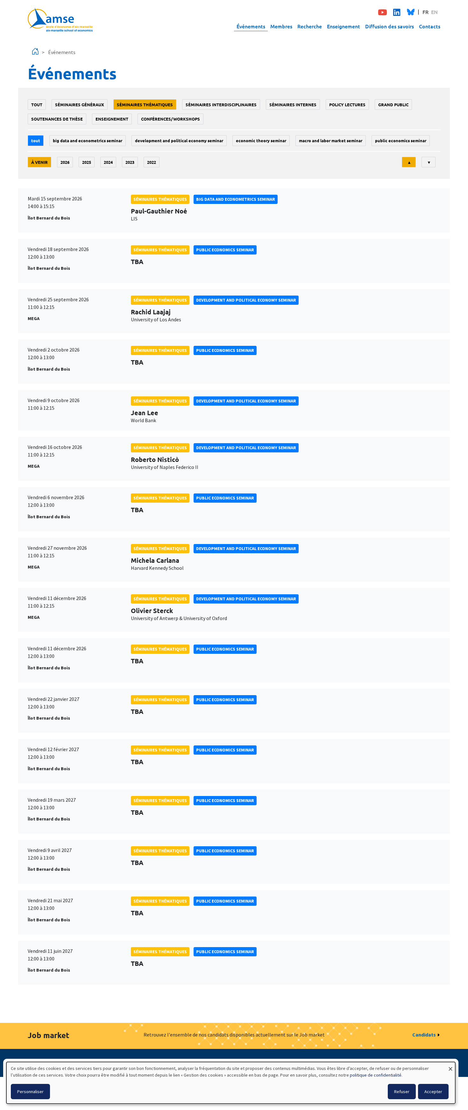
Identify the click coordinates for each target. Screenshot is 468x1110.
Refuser (401, 1091)
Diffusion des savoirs (389, 26)
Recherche (309, 26)
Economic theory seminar (261, 140)
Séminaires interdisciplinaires (221, 104)
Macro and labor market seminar (330, 140)
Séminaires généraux (79, 104)
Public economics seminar (400, 140)
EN (434, 11)
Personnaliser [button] (30, 1091)
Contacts (429, 26)
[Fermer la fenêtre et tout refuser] (450, 1066)
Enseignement (343, 26)
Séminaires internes (292, 104)
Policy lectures (347, 104)
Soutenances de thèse (57, 119)
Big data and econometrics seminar (87, 140)
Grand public (393, 104)
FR (425, 11)
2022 (151, 162)
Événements (251, 26)
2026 (64, 162)
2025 (86, 162)
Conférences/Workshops (170, 119)
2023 (129, 162)
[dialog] (230, 1083)
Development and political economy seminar (179, 140)
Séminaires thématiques (145, 104)
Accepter (433, 1091)
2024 (108, 162)
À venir (39, 162)
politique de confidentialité (375, 1075)
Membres (281, 26)
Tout (36, 104)
